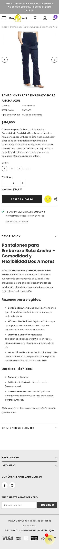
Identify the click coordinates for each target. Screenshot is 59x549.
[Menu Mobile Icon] (4, 18)
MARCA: (6, 105)
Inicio (4, 26)
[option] (29, 59)
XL (27, 168)
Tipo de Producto (11, 114)
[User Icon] (45, 18)
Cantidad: (7, 177)
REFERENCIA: (8, 110)
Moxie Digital (47, 530)
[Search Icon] (35, 18)
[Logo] (18, 18)
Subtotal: (7, 189)
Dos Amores (28, 105)
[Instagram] (12, 485)
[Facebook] (5, 485)
